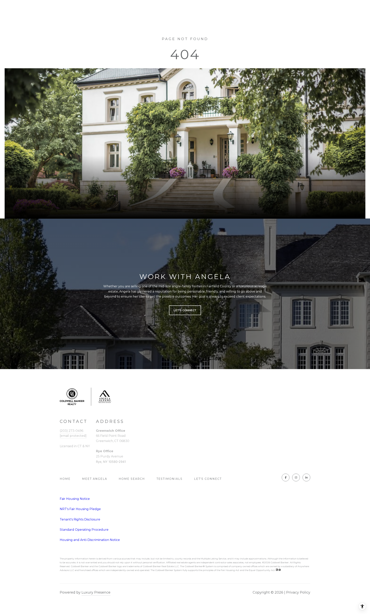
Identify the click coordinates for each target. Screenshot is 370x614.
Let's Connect (208, 478)
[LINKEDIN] (306, 477)
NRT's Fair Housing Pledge (80, 509)
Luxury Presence (96, 592)
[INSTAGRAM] (296, 477)
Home (65, 479)
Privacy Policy (298, 592)
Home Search (132, 479)
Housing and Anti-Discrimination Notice (90, 540)
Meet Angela (94, 479)
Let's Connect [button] (185, 310)
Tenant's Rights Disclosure (80, 519)
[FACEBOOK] (285, 477)
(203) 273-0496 (71, 431)
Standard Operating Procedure (84, 529)
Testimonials (169, 479)
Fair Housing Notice (75, 499)
